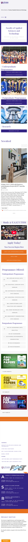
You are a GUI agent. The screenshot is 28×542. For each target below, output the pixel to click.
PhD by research (15, 346)
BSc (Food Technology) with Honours (14, 311)
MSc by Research (15, 343)
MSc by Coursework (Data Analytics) (15, 329)
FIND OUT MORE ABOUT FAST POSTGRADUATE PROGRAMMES (14, 102)
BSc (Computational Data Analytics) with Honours (14, 305)
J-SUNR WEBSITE (7, 371)
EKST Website (6, 412)
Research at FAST (14, 130)
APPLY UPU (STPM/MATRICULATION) (14, 251)
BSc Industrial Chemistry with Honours (15, 286)
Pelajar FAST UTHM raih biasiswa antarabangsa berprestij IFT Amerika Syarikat (13, 186)
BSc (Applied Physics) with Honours (15, 279)
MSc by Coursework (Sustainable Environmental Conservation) (14, 336)
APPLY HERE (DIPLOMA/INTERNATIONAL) (14, 258)
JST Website (6, 392)
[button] (3, 17)
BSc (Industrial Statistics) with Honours (14, 298)
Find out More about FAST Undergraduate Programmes (14, 73)
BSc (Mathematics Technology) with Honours (15, 292)
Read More (4, 208)
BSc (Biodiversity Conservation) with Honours (14, 317)
